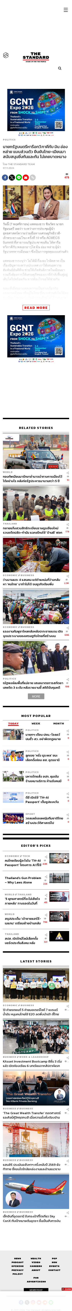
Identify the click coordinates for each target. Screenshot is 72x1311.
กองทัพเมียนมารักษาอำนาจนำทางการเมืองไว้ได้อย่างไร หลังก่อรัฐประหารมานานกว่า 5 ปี (32, 478)
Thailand (10, 523)
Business (27, 575)
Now (54, 1262)
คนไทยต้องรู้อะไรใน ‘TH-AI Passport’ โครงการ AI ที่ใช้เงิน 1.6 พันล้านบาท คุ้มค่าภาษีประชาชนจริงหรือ (23, 862)
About (36, 1270)
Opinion (18, 1266)
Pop (54, 1258)
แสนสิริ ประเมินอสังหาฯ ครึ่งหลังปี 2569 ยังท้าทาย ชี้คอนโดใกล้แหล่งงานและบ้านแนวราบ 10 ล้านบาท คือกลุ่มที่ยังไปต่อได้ (31, 1166)
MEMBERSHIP (36, 1290)
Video (36, 1262)
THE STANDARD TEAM (21, 164)
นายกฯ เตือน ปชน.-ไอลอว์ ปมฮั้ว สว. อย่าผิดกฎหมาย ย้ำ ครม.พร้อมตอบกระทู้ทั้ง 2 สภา (44, 736)
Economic (10, 575)
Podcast (18, 1262)
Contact (54, 1270)
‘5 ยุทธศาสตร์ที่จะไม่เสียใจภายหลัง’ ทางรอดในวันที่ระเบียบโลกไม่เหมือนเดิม (22, 901)
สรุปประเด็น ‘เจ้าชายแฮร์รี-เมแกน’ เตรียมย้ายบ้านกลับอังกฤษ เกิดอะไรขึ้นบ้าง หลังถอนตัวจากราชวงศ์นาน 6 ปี (23, 920)
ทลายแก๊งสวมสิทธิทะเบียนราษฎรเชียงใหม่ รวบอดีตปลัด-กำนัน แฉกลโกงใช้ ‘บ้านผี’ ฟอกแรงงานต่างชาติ (32, 530)
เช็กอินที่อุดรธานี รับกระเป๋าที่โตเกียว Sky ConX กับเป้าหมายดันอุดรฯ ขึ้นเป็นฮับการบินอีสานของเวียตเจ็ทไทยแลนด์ (31, 1218)
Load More (36, 1229)
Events (54, 1266)
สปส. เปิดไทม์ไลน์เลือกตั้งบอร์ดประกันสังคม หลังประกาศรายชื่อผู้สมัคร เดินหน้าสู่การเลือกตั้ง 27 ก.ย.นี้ (23, 940)
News (17, 1258)
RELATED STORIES (36, 427)
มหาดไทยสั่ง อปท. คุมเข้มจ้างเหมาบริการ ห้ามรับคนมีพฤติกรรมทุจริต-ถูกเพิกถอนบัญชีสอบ (44, 778)
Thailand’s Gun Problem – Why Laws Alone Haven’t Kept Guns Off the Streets (23, 880)
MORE (36, 696)
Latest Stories (36, 961)
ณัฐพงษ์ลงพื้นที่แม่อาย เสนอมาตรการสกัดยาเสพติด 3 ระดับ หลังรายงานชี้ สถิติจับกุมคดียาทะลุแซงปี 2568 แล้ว (33, 685)
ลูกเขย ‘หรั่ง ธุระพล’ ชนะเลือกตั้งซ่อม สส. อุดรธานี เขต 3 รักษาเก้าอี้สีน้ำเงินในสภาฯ (43, 757)
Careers (36, 1266)
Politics (9, 139)
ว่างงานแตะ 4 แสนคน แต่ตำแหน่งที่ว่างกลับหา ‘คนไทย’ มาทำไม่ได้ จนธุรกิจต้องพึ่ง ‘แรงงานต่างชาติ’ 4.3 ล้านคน (31, 582)
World (8, 472)
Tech (26, 856)
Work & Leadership (34, 1057)
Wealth (36, 1258)
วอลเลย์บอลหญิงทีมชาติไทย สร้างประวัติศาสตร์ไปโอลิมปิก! (44, 820)
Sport (30, 814)
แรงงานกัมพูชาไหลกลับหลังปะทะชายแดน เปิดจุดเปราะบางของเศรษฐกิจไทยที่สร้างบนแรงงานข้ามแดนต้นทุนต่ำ (33, 633)
